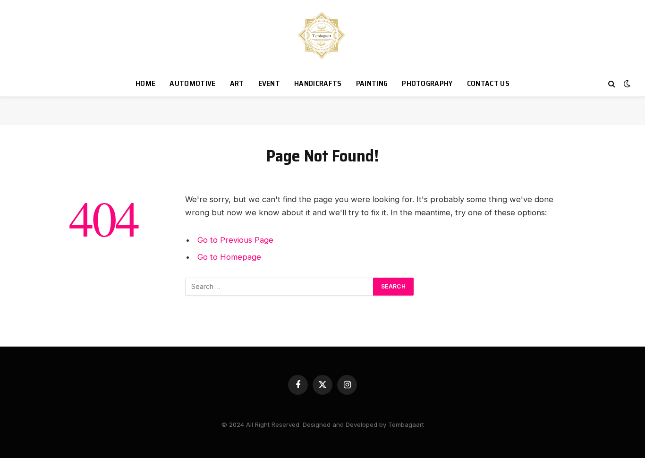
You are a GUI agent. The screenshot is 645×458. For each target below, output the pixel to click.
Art (237, 83)
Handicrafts (318, 83)
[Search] (611, 83)
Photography (427, 83)
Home (145, 83)
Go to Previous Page (235, 240)
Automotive (192, 83)
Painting (372, 83)
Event (269, 83)
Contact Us (488, 83)
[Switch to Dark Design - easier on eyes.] (626, 83)
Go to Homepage (229, 257)
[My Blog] (322, 35)
